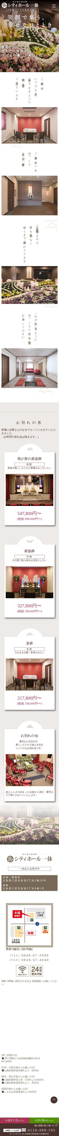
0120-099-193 (42, 1130)
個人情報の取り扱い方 (44, 1125)
